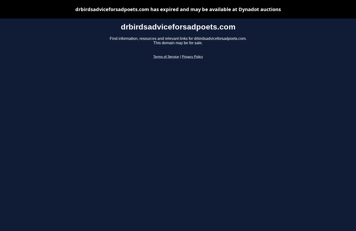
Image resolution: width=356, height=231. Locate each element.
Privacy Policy (192, 56)
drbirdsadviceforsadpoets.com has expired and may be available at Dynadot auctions (178, 9)
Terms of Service (166, 56)
